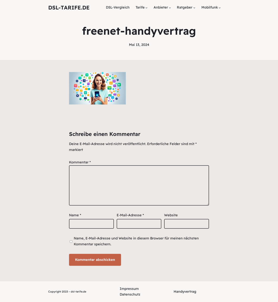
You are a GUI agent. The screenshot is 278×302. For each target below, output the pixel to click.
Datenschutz (130, 294)
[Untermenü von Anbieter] (170, 7)
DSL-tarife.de (69, 7)
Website (171, 215)
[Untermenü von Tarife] (146, 7)
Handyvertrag (185, 291)
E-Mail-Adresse (130, 215)
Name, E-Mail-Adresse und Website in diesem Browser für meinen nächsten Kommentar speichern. (136, 241)
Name (75, 215)
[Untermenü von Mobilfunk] (220, 7)
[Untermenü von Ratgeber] (194, 7)
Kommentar (80, 162)
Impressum (129, 288)
